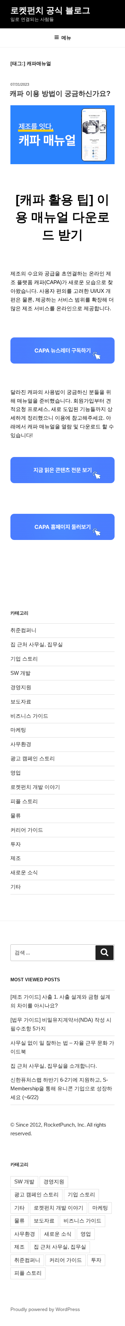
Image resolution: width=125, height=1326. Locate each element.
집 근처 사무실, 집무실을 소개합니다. (53, 1066)
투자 (15, 844)
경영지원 (20, 687)
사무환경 (20, 744)
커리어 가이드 (26, 830)
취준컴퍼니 (23, 630)
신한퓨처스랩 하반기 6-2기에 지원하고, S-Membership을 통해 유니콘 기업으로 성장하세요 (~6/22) (61, 1088)
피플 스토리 (24, 801)
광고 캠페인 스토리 (32, 758)
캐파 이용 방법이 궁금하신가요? (60, 93)
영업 (15, 773)
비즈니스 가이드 (29, 716)
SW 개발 (20, 673)
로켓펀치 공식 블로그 (50, 10)
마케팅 (18, 730)
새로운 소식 (24, 872)
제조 (15, 858)
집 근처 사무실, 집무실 (36, 644)
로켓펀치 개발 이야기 (35, 787)
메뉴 (66, 37)
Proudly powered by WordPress (45, 1309)
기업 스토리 (24, 659)
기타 (15, 887)
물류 (15, 815)
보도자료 (20, 701)
